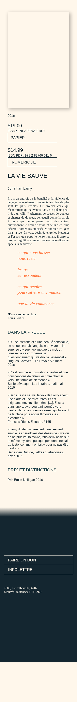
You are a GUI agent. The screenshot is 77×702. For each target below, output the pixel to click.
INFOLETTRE (20, 569)
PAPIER (18, 137)
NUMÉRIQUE (24, 162)
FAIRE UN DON (22, 560)
